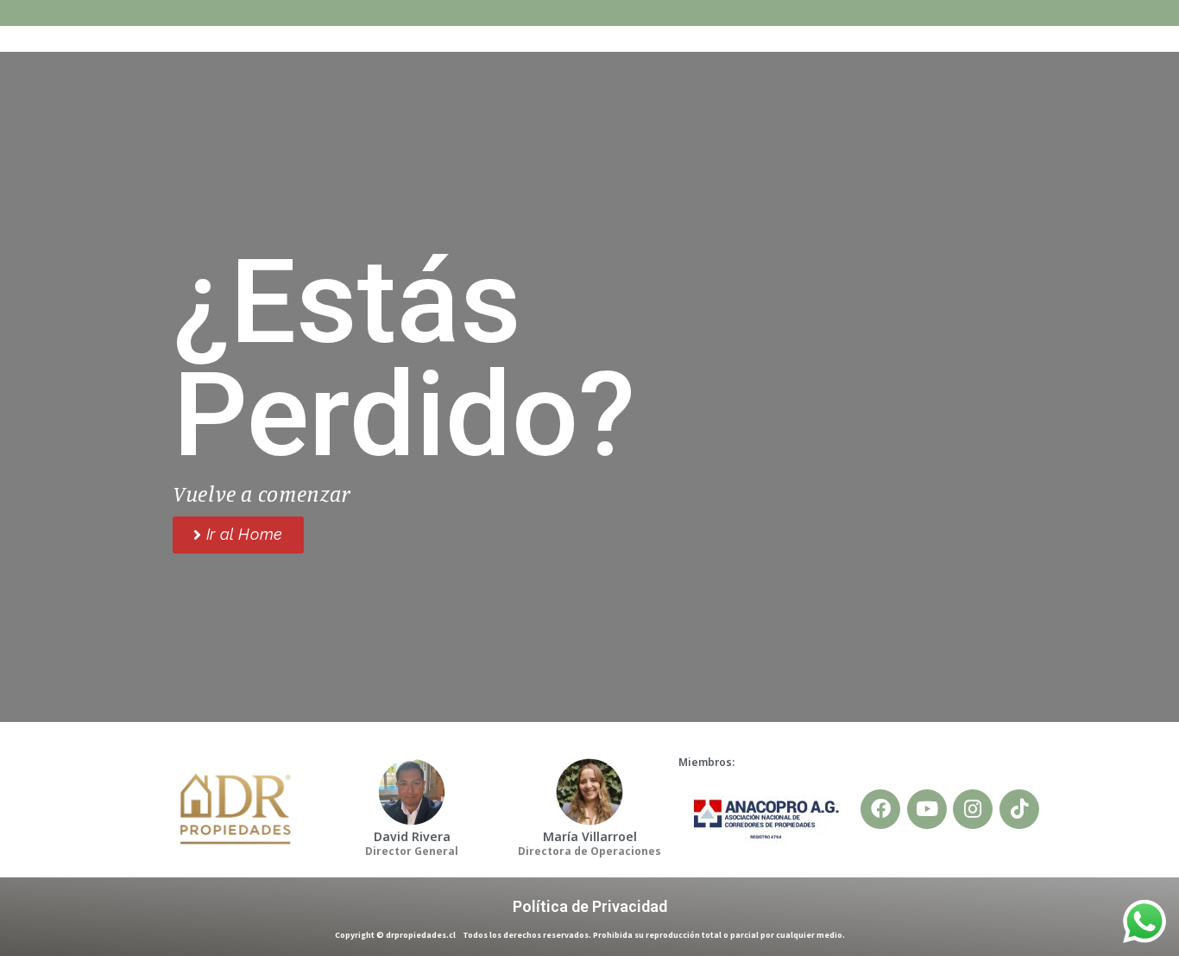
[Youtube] (927, 809)
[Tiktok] (1019, 809)
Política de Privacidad (590, 906)
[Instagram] (973, 809)
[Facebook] (880, 809)
